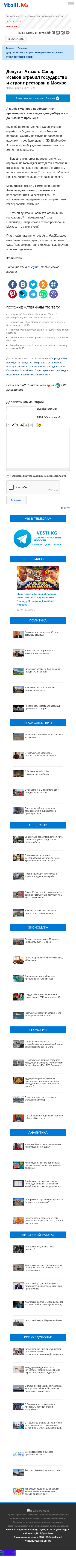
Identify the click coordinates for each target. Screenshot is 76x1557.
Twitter (48, 33)
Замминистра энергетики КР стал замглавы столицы (42, 633)
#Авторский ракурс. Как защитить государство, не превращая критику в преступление (43, 1286)
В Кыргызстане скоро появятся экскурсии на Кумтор (40, 1098)
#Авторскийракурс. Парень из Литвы (43, 1320)
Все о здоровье (14, 21)
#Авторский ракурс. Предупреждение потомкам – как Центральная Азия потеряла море (44, 1268)
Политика (22, 48)
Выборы (10, 16)
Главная (10, 48)
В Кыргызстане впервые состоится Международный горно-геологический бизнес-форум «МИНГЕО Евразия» (44, 1063)
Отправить (16, 500)
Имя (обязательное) (47, 409)
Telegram (68, 33)
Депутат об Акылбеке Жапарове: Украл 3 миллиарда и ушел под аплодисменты (31, 316)
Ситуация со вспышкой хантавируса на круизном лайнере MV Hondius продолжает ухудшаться (43, 1388)
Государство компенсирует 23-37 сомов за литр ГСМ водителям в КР (42, 995)
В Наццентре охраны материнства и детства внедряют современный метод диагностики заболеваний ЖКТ (44, 1425)
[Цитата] (30, 425)
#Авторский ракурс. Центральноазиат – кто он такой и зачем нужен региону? (44, 1303)
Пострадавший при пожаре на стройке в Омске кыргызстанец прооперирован (40, 811)
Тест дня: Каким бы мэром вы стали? (43, 1470)
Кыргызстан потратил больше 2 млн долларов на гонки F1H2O (43, 1014)
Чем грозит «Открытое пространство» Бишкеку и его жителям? (44, 1200)
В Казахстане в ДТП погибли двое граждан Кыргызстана (42, 791)
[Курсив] (13, 425)
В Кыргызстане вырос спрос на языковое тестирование (40, 651)
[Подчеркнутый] (17, 425)
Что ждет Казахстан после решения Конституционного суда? (43, 1145)
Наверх (65, 508)
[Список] (35, 425)
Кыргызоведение (54, 16)
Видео (40, 16)
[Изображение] (26, 425)
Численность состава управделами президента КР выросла (42, 707)
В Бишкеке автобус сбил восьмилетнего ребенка (37, 772)
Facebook (53, 33)
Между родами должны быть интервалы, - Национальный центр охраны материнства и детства (42, 1370)
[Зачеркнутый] (22, 425)
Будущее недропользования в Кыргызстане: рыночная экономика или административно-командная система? (42, 1082)
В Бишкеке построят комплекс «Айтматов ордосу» (40, 688)
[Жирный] (8, 425)
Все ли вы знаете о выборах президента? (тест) (39, 1453)
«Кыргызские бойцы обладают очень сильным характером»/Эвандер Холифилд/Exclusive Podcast (36, 599)
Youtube (58, 33)
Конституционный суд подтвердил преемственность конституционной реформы (43, 1165)
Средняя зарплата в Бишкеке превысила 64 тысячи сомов (40, 977)
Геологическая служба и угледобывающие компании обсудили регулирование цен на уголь (44, 1044)
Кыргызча (11, 26)
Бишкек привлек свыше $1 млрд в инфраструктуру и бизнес (42, 940)
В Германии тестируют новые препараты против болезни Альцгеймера (40, 1407)
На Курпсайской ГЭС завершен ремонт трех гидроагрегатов (41, 911)
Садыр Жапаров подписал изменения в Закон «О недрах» (44, 1116)
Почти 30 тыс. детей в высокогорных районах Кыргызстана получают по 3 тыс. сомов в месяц (43, 895)
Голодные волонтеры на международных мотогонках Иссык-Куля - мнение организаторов (43, 858)
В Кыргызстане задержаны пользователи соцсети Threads (40, 754)
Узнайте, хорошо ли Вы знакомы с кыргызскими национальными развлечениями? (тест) (42, 1491)
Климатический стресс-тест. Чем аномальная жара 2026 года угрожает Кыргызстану (44, 1221)
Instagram (63, 33)
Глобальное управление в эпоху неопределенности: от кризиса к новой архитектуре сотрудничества (43, 1184)
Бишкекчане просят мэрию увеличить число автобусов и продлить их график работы (44, 839)
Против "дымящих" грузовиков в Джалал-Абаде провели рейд (41, 875)
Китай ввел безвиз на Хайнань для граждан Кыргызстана (42, 670)
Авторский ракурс (26, 16)
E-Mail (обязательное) (48, 417)
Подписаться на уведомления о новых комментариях (38, 476)
